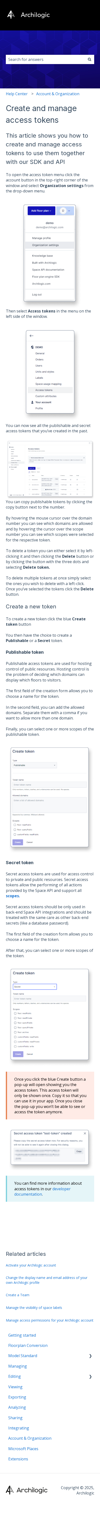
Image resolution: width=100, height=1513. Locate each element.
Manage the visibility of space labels (34, 1307)
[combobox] (45, 59)
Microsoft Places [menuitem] (23, 1448)
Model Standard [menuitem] (22, 1355)
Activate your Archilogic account (31, 1265)
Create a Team (17, 1295)
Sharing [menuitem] (15, 1417)
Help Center (17, 93)
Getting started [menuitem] (22, 1335)
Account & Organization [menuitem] (29, 1438)
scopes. (13, 895)
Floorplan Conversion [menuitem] (28, 1345)
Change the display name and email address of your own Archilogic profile (46, 1280)
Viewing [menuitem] (15, 1387)
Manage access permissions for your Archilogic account (49, 1320)
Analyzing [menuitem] (17, 1407)
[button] (90, 1356)
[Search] (89, 59)
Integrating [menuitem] (18, 1428)
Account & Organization (57, 93)
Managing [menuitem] (17, 1366)
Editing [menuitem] (14, 1376)
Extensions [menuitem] (18, 1459)
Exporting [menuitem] (17, 1397)
